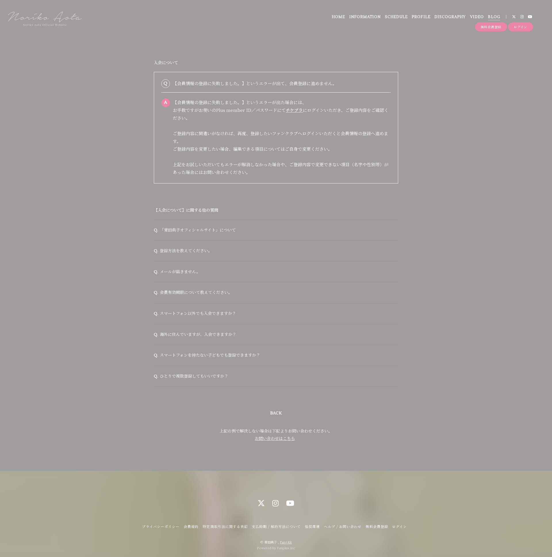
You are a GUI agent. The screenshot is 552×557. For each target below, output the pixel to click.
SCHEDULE (396, 17)
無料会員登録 (491, 26)
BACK (276, 413)
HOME (338, 17)
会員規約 (191, 526)
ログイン (520, 26)
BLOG (494, 17)
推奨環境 (312, 526)
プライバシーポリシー (160, 526)
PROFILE (421, 17)
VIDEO (477, 17)
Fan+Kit (286, 542)
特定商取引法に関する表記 (225, 526)
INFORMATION (365, 17)
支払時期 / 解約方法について (276, 526)
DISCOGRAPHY (450, 17)
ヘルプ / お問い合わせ (342, 526)
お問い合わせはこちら (275, 438)
